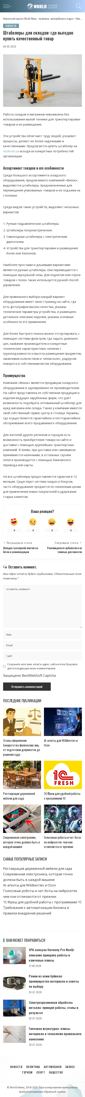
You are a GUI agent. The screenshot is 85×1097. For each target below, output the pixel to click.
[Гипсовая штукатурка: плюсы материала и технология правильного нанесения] (14, 1034)
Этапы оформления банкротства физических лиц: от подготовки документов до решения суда (21, 747)
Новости (11, 26)
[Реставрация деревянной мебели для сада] (22, 775)
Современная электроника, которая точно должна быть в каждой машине (21, 842)
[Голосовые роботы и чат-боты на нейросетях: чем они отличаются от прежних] (63, 819)
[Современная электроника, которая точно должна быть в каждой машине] (22, 819)
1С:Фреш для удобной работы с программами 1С (62, 795)
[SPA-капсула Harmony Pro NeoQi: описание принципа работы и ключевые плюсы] (14, 955)
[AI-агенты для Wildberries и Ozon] (63, 722)
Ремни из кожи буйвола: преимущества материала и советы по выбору (54, 981)
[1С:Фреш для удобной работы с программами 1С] (63, 775)
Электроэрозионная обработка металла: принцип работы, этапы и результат (53, 1007)
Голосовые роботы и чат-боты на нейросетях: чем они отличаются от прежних (62, 842)
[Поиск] (78, 6)
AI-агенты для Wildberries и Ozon (29, 885)
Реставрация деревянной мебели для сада (19, 795)
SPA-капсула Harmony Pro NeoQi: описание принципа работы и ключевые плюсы (51, 954)
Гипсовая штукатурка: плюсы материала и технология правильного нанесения (55, 1033)
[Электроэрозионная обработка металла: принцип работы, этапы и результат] (14, 1008)
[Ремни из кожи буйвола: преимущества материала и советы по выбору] (14, 981)
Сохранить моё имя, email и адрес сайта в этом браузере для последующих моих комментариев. (42, 666)
